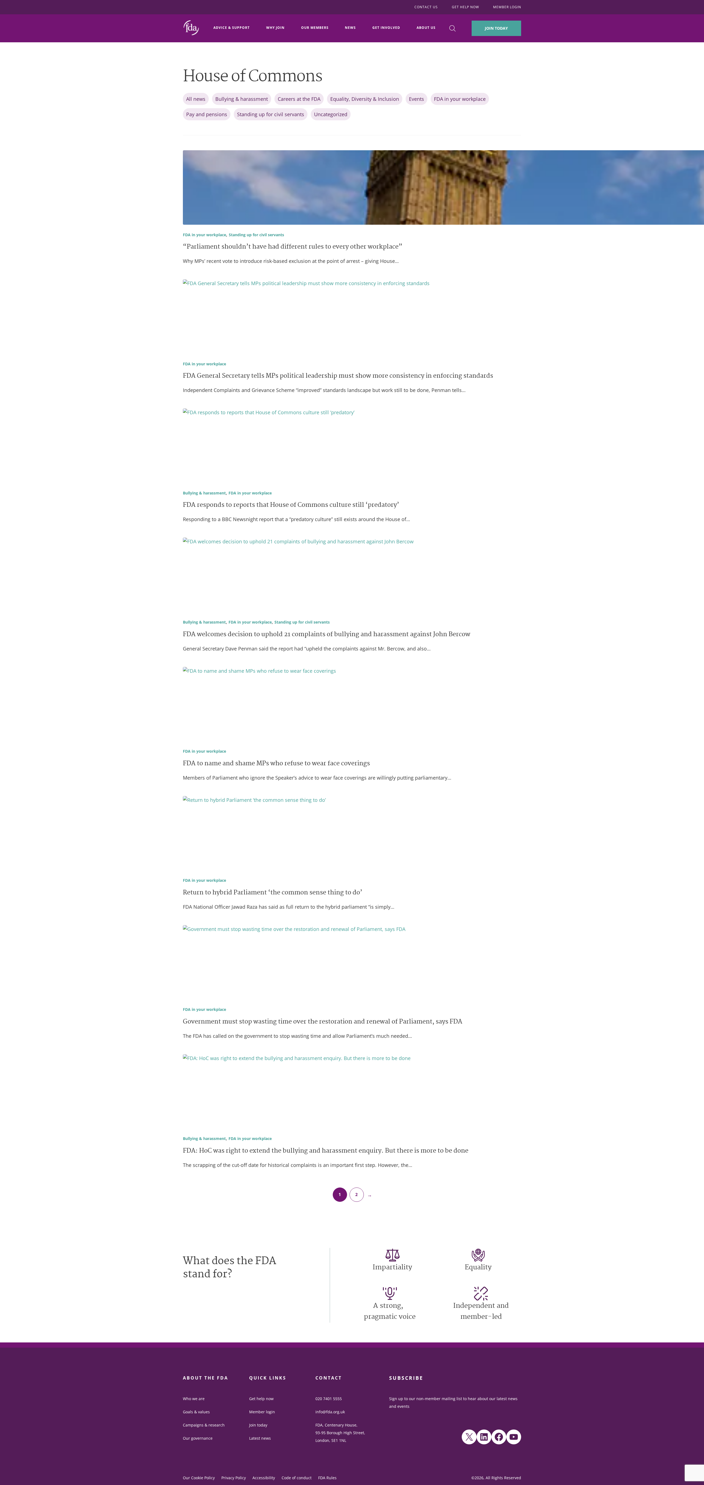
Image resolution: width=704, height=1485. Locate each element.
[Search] (452, 28)
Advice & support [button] (231, 27)
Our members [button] (315, 27)
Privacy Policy (233, 1477)
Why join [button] (275, 27)
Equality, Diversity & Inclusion (364, 99)
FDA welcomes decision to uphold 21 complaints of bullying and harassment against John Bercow (326, 635)
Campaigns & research (204, 1425)
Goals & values (196, 1411)
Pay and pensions (206, 114)
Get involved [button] (386, 27)
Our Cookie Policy (199, 1477)
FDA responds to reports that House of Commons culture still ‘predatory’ (291, 505)
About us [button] (426, 27)
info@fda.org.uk (330, 1411)
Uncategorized (330, 114)
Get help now (261, 1398)
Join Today (496, 28)
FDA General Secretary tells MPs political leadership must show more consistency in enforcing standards (338, 376)
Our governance (198, 1438)
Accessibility (263, 1477)
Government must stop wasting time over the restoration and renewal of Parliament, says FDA (322, 1022)
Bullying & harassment (241, 99)
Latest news (260, 1438)
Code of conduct (297, 1477)
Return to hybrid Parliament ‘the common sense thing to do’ (272, 893)
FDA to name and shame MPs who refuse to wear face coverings (276, 764)
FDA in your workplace (460, 99)
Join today (258, 1425)
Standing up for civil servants (270, 114)
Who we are (194, 1398)
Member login (262, 1411)
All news (195, 99)
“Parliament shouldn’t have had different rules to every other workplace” (292, 247)
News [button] (350, 27)
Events (416, 99)
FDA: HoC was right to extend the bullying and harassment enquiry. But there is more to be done (325, 1151)
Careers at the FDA (299, 99)
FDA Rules (327, 1477)
